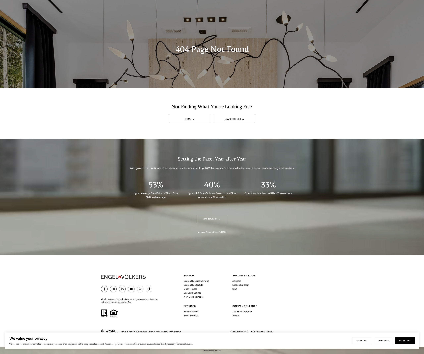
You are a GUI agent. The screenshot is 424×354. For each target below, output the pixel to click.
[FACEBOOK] (104, 289)
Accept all (405, 340)
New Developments (193, 296)
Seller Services (191, 315)
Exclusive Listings (192, 292)
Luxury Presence (170, 332)
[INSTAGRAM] (113, 289)
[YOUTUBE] (131, 289)
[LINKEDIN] (122, 289)
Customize (383, 340)
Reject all (362, 340)
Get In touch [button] (210, 219)
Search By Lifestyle (193, 284)
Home (188, 119)
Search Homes (233, 119)
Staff (234, 288)
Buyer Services (191, 311)
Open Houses (190, 288)
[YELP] (140, 289)
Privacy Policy (264, 332)
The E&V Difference (242, 311)
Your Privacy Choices (212, 350)
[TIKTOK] (149, 289)
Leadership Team (240, 284)
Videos (235, 315)
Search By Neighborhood (196, 280)
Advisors (236, 280)
